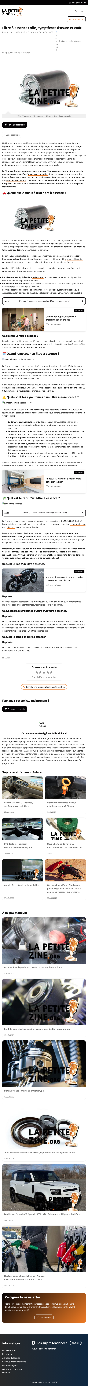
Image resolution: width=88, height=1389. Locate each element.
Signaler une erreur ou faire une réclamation (45, 687)
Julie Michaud (59, 733)
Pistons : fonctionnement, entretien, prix (24, 1090)
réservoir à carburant (52, 256)
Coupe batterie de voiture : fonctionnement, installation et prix (65, 845)
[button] (76, 11)
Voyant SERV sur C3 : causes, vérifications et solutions (18, 804)
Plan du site (7, 1354)
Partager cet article (16, 124)
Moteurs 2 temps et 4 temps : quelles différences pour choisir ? (64, 579)
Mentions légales (10, 1365)
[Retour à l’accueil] (12, 11)
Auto (7, 657)
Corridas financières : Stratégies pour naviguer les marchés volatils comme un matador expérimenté (64, 888)
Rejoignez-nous (79, 2)
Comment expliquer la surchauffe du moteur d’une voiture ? (33, 967)
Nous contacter (9, 1350)
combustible (76, 293)
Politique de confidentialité (14, 1361)
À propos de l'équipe (11, 1358)
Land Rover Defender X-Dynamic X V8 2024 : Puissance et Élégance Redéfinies (42, 1214)
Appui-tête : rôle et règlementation (21, 885)
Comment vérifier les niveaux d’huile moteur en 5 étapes (61, 804)
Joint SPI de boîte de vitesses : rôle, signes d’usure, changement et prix (39, 1152)
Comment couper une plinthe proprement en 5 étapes (61, 318)
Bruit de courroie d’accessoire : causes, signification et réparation (37, 1029)
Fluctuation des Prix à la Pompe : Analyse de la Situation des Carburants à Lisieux (24, 1278)
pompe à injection (70, 443)
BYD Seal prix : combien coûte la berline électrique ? (18, 845)
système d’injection (74, 259)
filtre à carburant (49, 240)
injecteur (11, 527)
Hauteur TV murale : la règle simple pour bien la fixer (63, 480)
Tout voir (75, 1343)
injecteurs (53, 443)
